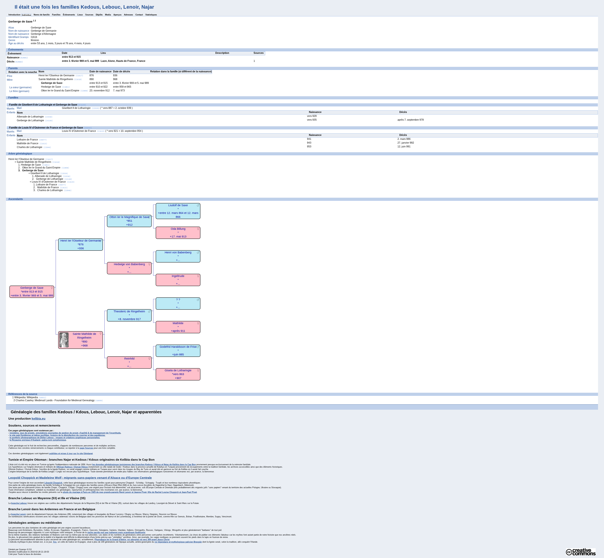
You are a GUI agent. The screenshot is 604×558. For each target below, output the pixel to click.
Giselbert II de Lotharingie (80, 108)
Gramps (22, 549)
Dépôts (99, 15)
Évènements (69, 15)
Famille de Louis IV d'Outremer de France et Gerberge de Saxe (50, 127)
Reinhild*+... (129, 362)
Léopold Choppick (53, 483)
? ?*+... (178, 303)
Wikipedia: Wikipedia (30, 397)
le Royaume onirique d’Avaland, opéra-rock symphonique (38, 440)
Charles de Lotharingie (34, 147)
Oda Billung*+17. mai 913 (178, 232)
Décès (15, 61)
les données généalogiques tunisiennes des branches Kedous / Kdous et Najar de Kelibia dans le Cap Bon (144, 464)
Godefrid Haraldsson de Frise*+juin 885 (178, 350)
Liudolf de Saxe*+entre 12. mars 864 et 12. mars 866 (178, 211)
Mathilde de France (32, 143)
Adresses (128, 15)
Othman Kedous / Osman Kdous (72, 467)
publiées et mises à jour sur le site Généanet (71, 453)
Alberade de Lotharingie (35, 116)
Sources (89, 15)
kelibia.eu (38, 418)
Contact (139, 15)
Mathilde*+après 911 (178, 327)
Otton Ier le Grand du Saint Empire (64, 90)
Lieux (80, 15)
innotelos (14, 433)
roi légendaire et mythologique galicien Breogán (178, 542)
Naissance (17, 57)
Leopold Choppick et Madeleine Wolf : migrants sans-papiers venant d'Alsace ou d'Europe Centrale (80, 477)
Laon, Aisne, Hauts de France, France (123, 61)
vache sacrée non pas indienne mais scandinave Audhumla (116, 532)
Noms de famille (42, 15)
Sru (54, 542)
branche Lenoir (18, 514)
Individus (26, 15)
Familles (56, 15)
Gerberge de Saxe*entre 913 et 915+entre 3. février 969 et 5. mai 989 (32, 291)
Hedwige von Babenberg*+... (129, 268)
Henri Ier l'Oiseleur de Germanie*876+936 (80, 244)
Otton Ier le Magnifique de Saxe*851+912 (129, 220)
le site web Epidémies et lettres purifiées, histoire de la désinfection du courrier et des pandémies (57, 435)
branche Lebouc (19, 503)
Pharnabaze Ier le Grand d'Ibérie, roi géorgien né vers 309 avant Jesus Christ (132, 539)
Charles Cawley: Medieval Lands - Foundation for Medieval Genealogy (59, 400)
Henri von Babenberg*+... (178, 256)
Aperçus (117, 15)
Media (108, 15)
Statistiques (151, 15)
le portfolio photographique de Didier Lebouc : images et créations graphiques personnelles (55, 437)
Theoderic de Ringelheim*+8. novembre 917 (129, 315)
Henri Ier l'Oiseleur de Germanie (61, 75)
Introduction (14, 15)
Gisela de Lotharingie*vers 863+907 (178, 374)
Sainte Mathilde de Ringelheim (60, 79)
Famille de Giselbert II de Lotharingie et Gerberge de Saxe (47, 104)
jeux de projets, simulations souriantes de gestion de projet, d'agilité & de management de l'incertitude (70, 433)
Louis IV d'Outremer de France (83, 131)
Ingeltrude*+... (178, 279)
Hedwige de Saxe (55, 86)
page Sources (86, 448)
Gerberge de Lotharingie (35, 120)
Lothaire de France (32, 139)
